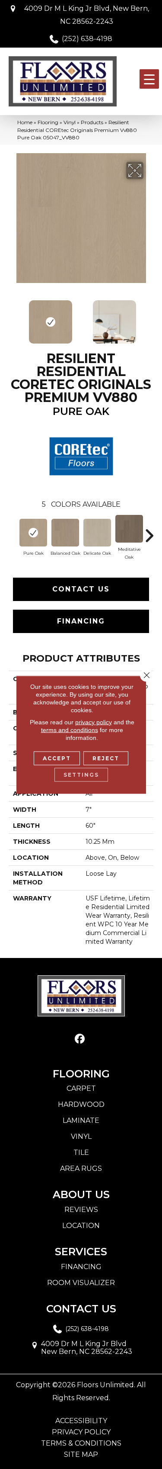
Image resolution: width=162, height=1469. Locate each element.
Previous (13, 317)
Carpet (81, 1088)
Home (24, 122)
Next (149, 317)
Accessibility (81, 1421)
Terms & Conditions (81, 1443)
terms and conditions (69, 729)
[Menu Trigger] (149, 79)
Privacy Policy (81, 1432)
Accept (57, 758)
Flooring (48, 122)
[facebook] (79, 1039)
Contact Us (81, 589)
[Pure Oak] (33, 533)
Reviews (81, 1209)
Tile (81, 1152)
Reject (105, 758)
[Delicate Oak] (97, 533)
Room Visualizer (81, 1283)
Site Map (81, 1454)
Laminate (81, 1120)
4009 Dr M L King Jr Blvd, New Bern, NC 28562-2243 (86, 15)
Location (81, 1225)
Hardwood (81, 1104)
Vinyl (70, 122)
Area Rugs (81, 1168)
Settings (81, 774)
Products (92, 122)
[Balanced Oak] (65, 533)
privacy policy (93, 721)
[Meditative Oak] (129, 529)
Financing (81, 621)
